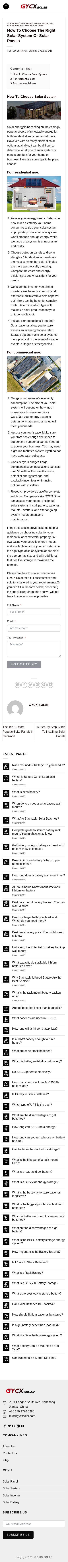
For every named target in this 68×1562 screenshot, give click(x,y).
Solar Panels (15, 25)
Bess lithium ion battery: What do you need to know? (36, 862)
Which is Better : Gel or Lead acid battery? (33, 778)
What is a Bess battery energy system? (37, 1335)
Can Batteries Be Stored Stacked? (34, 1357)
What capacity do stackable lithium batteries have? (34, 964)
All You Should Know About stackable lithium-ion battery (36, 888)
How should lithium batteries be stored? (37, 1314)
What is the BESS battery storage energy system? (38, 1241)
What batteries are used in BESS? (34, 1018)
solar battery (16, 23)
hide (28, 69)
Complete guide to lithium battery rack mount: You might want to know (36, 832)
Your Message (15, 637)
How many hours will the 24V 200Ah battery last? (35, 1084)
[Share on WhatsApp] (18, 685)
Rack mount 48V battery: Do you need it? (38, 765)
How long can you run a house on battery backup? (38, 1139)
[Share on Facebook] (24, 685)
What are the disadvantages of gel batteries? (34, 1117)
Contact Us (10, 1453)
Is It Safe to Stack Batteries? (30, 1262)
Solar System (11, 1488)
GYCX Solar (45, 51)
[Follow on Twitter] (9, 1426)
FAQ (6, 1460)
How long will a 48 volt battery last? (34, 1028)
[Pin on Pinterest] (44, 685)
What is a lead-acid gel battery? (32, 1171)
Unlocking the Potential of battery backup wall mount (38, 949)
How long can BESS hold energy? (34, 1126)
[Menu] (6, 6)
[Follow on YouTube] (22, 1426)
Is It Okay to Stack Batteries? (30, 1094)
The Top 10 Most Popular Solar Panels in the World (18, 731)
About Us (9, 1446)
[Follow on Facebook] (4, 1426)
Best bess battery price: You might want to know (37, 934)
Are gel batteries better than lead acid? (37, 1007)
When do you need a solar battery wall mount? (36, 805)
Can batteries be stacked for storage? (36, 1149)
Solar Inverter (43, 23)
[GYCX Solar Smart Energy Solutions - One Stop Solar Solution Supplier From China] (34, 6)
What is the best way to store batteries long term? (36, 1194)
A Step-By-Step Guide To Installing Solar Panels (51, 731)
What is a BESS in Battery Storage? (35, 1283)
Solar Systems (34, 25)
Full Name (13, 605)
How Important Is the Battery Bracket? (36, 1251)
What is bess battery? (26, 791)
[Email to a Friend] (37, 685)
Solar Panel (10, 1481)
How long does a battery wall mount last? (38, 875)
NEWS (29, 23)
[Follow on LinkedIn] (18, 1426)
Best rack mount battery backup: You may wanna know (38, 904)
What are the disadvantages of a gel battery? (35, 1229)
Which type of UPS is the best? (32, 1104)
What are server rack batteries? (32, 1050)
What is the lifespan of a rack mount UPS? (35, 1161)
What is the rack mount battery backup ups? (36, 994)
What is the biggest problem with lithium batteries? (37, 1206)
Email (10, 621)
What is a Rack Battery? (27, 1272)
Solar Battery (11, 1502)
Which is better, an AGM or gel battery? (37, 1061)
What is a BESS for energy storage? (35, 1182)
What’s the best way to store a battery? (36, 1293)
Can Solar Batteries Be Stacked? (33, 1304)
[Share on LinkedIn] (50, 685)
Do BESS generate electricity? (31, 1071)
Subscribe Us (18, 1534)
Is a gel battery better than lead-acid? (35, 1325)
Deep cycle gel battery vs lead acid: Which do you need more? (35, 919)
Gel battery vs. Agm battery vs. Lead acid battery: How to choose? (38, 847)
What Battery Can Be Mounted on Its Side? (35, 1347)
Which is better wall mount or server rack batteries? (38, 1218)
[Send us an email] (13, 1426)
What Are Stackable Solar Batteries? (35, 818)
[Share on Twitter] (31, 685)
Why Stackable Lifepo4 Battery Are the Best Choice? (36, 979)
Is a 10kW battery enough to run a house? (33, 1041)
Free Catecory (24, 664)
